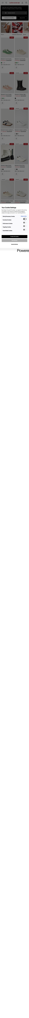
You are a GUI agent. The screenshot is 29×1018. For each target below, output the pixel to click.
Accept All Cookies (14, 236)
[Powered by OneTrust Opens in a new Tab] (22, 249)
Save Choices (14, 240)
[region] (14, 611)
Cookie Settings (14, 244)
